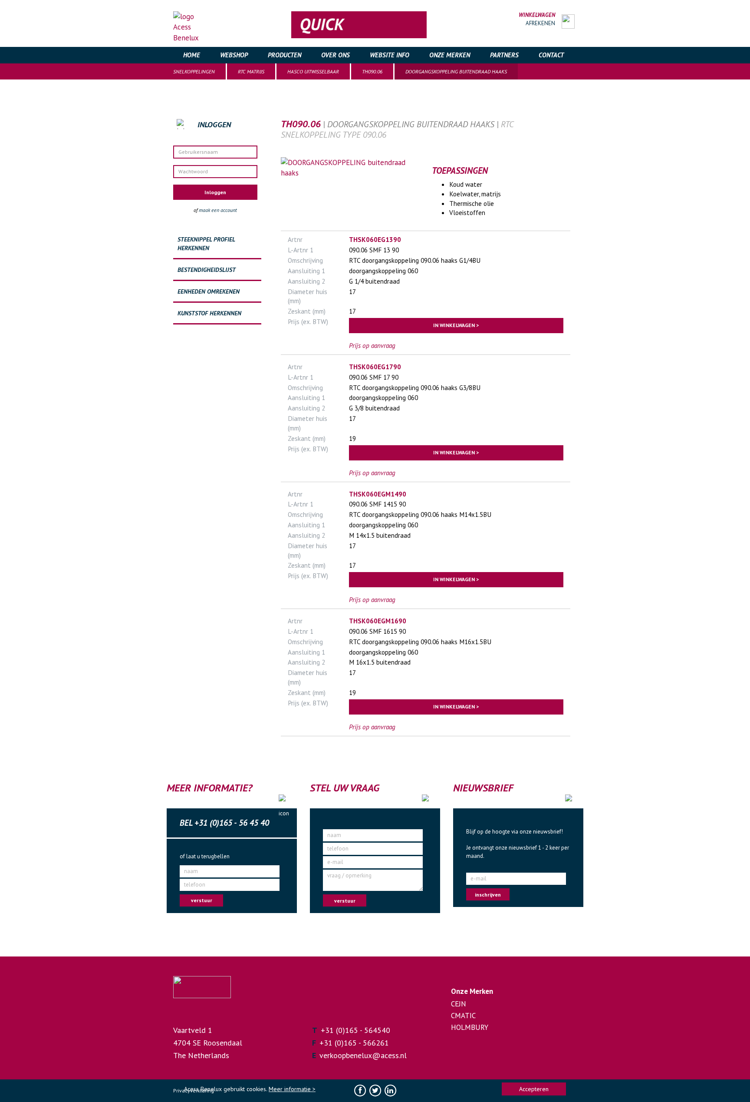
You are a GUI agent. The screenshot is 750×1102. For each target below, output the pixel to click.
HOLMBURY (469, 1027)
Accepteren (534, 1089)
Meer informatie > (292, 1089)
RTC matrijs (251, 71)
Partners (504, 55)
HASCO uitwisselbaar (313, 71)
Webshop (234, 55)
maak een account (218, 210)
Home (191, 55)
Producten (284, 55)
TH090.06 (372, 71)
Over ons (335, 55)
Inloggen (215, 192)
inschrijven (488, 894)
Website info (389, 55)
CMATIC (463, 1015)
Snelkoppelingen (194, 71)
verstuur (201, 900)
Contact (551, 55)
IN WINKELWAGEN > (456, 325)
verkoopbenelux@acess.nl (363, 1055)
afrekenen (540, 23)
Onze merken (449, 55)
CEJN (458, 1004)
